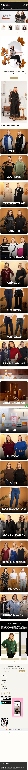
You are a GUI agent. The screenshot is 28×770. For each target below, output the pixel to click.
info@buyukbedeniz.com (6, 684)
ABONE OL (23, 671)
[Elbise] (10, 646)
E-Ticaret (10, 729)
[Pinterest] (10, 693)
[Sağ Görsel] (14, 102)
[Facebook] (2, 693)
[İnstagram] (7, 693)
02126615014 (4, 686)
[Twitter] (4, 693)
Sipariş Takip (4, 688)
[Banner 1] (14, 374)
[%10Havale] (14, 17)
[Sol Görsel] (14, 52)
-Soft (7, 729)
